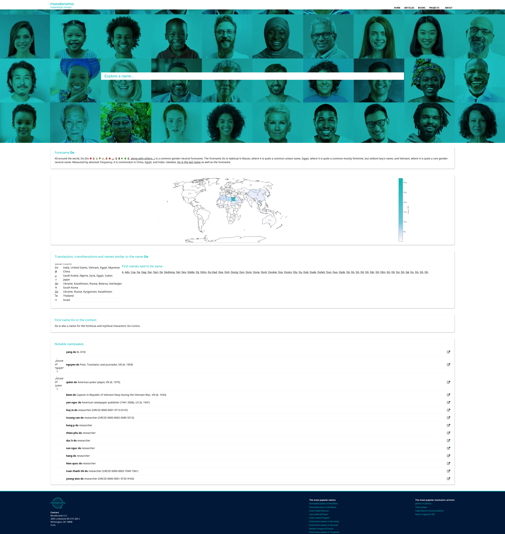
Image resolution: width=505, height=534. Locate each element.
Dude (313, 272)
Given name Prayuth (319, 517)
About (449, 7)
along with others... (142, 158)
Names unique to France (321, 528)
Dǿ (407, 272)
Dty (295, 272)
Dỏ (416, 272)
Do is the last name (189, 162)
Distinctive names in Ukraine (323, 525)
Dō (377, 272)
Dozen (288, 272)
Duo (335, 272)
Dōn (382, 272)
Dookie (272, 272)
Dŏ (388, 272)
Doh (226, 272)
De (161, 272)
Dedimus (169, 272)
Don (241, 272)
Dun (328, 272)
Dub (305, 272)
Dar (150, 272)
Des (183, 272)
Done (256, 272)
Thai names (421, 507)
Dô (362, 272)
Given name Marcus (319, 510)
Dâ (348, 272)
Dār (372, 272)
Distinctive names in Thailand (324, 532)
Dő (393, 272)
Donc (249, 272)
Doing (234, 272)
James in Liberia (423, 503)
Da (138, 272)
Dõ (367, 272)
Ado (127, 272)
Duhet (321, 272)
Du (300, 272)
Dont (264, 272)
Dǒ (402, 272)
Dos (280, 272)
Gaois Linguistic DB (425, 514)
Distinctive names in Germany (324, 521)
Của (133, 272)
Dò (352, 272)
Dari (155, 272)
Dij (197, 272)
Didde (191, 272)
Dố (421, 272)
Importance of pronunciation (429, 510)
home (397, 7)
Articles (409, 7)
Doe (220, 272)
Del (178, 272)
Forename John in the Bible (322, 507)
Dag (143, 272)
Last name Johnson (318, 514)
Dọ (412, 272)
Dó (357, 272)
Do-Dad (212, 272)
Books (421, 7)
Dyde (342, 272)
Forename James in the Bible (323, 503)
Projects (434, 7)
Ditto (203, 272)
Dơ (398, 272)
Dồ (426, 272)
